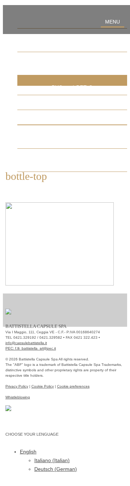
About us (72, 40)
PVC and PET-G (72, 87)
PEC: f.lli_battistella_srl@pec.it (30, 348)
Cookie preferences (73, 386)
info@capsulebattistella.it (26, 343)
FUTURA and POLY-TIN (72, 102)
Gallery (72, 136)
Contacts (72, 160)
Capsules (72, 63)
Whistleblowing (17, 397)
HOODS (72, 117)
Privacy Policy (16, 386)
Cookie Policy (42, 386)
